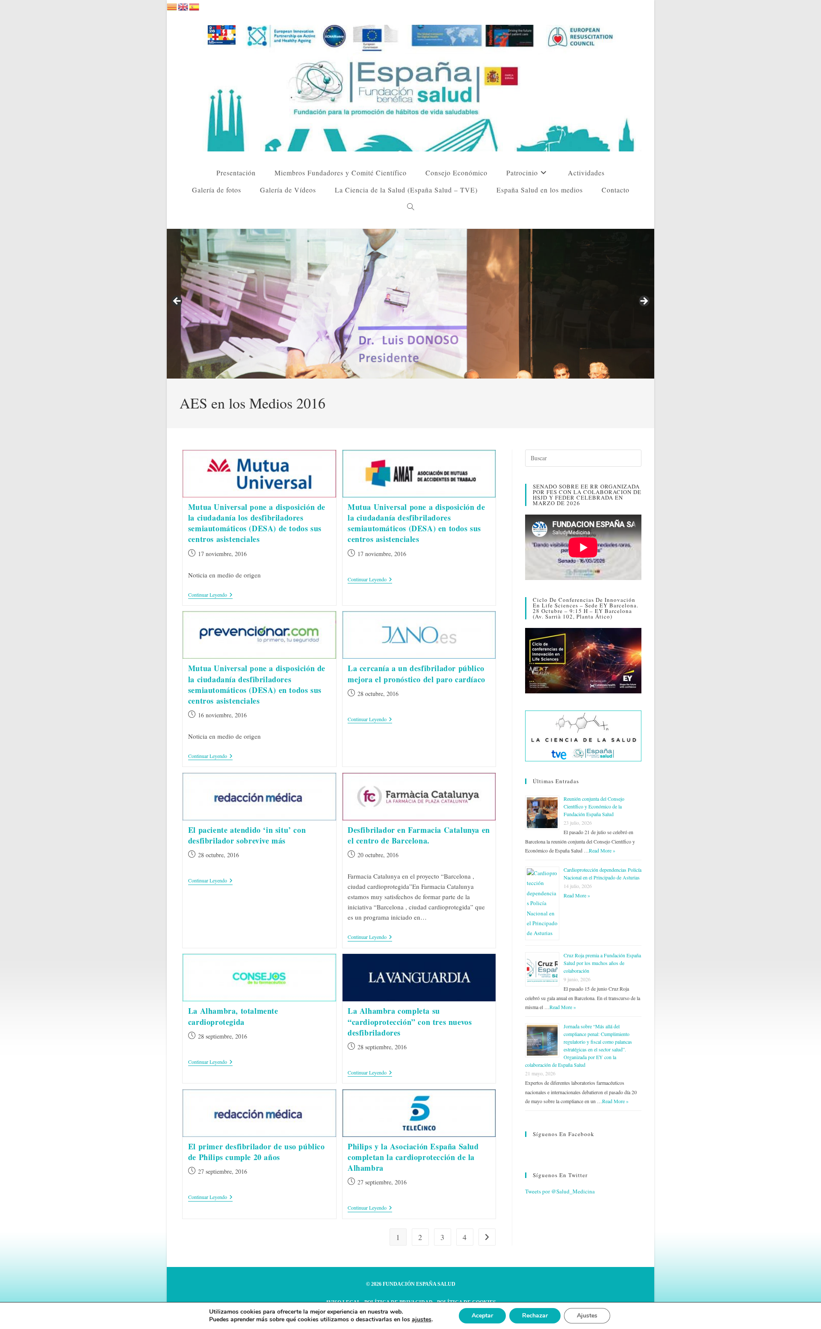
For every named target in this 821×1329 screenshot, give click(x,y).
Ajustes (587, 1315)
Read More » (602, 850)
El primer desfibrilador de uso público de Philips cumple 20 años (256, 1152)
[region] (410, 304)
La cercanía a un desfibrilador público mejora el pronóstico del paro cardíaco (416, 673)
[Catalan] (172, 5)
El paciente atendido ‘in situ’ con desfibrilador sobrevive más (247, 835)
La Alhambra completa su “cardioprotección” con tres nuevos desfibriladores (410, 1021)
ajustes (421, 1319)
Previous (177, 301)
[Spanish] (194, 5)
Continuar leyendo (210, 595)
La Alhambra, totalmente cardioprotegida (233, 1016)
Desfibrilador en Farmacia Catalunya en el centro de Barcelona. (419, 835)
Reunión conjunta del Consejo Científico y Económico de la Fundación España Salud (594, 806)
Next (643, 301)
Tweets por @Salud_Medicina (560, 1191)
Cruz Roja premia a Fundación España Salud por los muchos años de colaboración (602, 963)
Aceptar (482, 1315)
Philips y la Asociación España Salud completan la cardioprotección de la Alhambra (413, 1157)
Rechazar (535, 1315)
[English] (183, 5)
